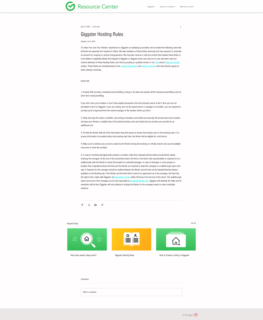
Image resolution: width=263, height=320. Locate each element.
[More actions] (180, 26)
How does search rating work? (83, 255)
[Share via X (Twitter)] (89, 205)
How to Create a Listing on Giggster (174, 255)
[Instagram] (195, 315)
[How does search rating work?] (87, 239)
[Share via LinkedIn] (95, 205)
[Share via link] (102, 205)
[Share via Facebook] (82, 205)
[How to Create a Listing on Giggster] (176, 239)
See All (193, 223)
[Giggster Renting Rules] (131, 239)
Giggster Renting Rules (124, 255)
